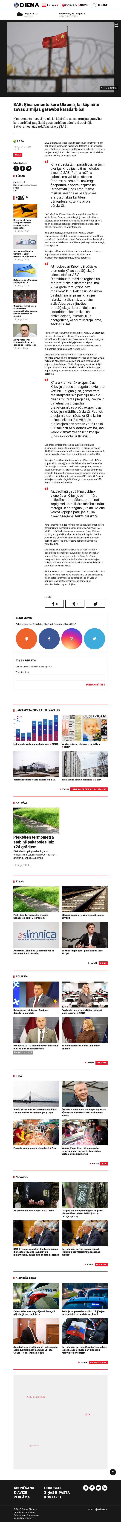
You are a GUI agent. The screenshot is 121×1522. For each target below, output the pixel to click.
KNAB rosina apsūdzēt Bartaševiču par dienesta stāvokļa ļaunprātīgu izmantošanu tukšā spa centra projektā (36, 1252)
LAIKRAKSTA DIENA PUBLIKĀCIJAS (38, 710)
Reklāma (22, 1497)
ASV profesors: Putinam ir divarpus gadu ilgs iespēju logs (24, 342)
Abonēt (84, 4)
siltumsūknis (78, 1451)
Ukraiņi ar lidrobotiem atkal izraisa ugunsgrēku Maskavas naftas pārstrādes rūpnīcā (25, 311)
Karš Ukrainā (19, 182)
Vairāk (65, 789)
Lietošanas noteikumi (24, 1512)
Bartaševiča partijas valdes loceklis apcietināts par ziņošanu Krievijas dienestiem (84, 1350)
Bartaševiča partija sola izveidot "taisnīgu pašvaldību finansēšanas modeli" (81, 1252)
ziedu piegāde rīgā (36, 1397)
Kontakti (52, 1497)
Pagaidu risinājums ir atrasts (34, 1148)
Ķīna (15, 190)
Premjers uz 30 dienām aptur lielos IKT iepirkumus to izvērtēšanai (35, 1047)
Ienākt (102, 4)
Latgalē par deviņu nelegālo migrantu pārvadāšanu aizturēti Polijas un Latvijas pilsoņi (83, 1213)
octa (87, 1414)
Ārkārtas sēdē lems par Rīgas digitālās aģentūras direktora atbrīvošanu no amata (84, 1112)
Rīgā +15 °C (30, 13)
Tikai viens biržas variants (81, 779)
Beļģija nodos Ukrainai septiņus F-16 (25, 281)
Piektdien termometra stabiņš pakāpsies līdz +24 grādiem (33, 842)
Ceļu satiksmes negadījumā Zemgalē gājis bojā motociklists (34, 1313)
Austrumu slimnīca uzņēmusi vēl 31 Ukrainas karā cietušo (24, 254)
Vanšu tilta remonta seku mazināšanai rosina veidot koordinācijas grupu (35, 1111)
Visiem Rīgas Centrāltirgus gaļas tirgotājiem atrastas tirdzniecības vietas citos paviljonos (81, 1151)
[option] (60, 59)
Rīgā (19, 1076)
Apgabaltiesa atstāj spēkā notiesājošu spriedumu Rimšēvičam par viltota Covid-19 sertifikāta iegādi (35, 1350)
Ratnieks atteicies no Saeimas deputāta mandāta (31, 1011)
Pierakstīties (95, 684)
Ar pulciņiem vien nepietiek (33, 1210)
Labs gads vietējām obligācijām (35, 744)
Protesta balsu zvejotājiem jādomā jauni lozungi (82, 1011)
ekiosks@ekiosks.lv (97, 1509)
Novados (22, 1176)
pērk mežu (58, 1400)
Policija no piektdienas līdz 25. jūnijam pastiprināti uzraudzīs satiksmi (83, 1313)
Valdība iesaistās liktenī (34, 779)
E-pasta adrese (23, 672)
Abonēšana (24, 1488)
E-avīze (20, 1493)
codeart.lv (30, 1518)
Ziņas (18, 155)
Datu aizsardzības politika (26, 1515)
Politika (22, 976)
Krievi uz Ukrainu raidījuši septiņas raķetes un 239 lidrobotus (22, 224)
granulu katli (35, 1446)
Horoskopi (53, 1488)
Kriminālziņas (26, 1277)
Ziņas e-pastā (57, 1493)
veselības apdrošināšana (53, 1428)
